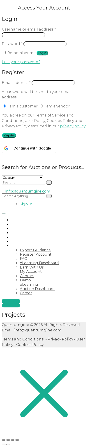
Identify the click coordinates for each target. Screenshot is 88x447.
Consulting (21, 233)
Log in (42, 53)
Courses (18, 237)
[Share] (12, 440)
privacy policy (72, 126)
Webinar (18, 241)
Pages (16, 246)
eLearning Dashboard (39, 263)
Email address (16, 83)
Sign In (26, 204)
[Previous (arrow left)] (3, 444)
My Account (31, 271)
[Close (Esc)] (17, 440)
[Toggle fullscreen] (8, 440)
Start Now (11, 301)
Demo (25, 280)
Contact (27, 276)
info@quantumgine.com (27, 191)
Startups (19, 228)
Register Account (35, 254)
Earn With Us (32, 267)
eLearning (29, 284)
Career (26, 293)
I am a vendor (56, 106)
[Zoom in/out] (3, 440)
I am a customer (23, 106)
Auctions (19, 224)
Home (16, 220)
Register (9, 135)
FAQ (24, 259)
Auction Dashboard (37, 289)
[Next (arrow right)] (8, 444)
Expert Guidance (35, 250)
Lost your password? (21, 62)
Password (12, 44)
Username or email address (29, 29)
